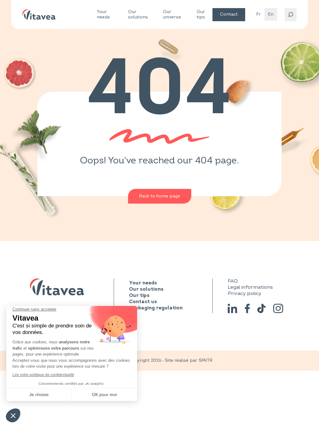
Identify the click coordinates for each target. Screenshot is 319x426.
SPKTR (205, 360)
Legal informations (250, 287)
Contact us (143, 301)
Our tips (201, 14)
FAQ (233, 281)
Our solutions (138, 14)
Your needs (103, 14)
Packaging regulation (156, 308)
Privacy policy (244, 293)
